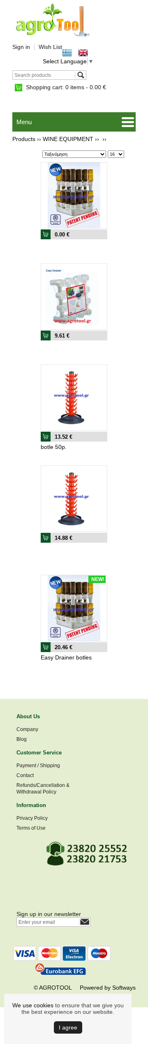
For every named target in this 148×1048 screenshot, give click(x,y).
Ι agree (68, 1027)
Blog (21, 739)
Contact (25, 775)
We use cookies (32, 1005)
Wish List (50, 47)
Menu (24, 121)
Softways (124, 987)
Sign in (21, 47)
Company (27, 729)
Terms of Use (31, 828)
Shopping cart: (66, 87)
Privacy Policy (32, 818)
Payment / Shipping (38, 765)
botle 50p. (54, 447)
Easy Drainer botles (66, 657)
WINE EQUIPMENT (68, 139)
